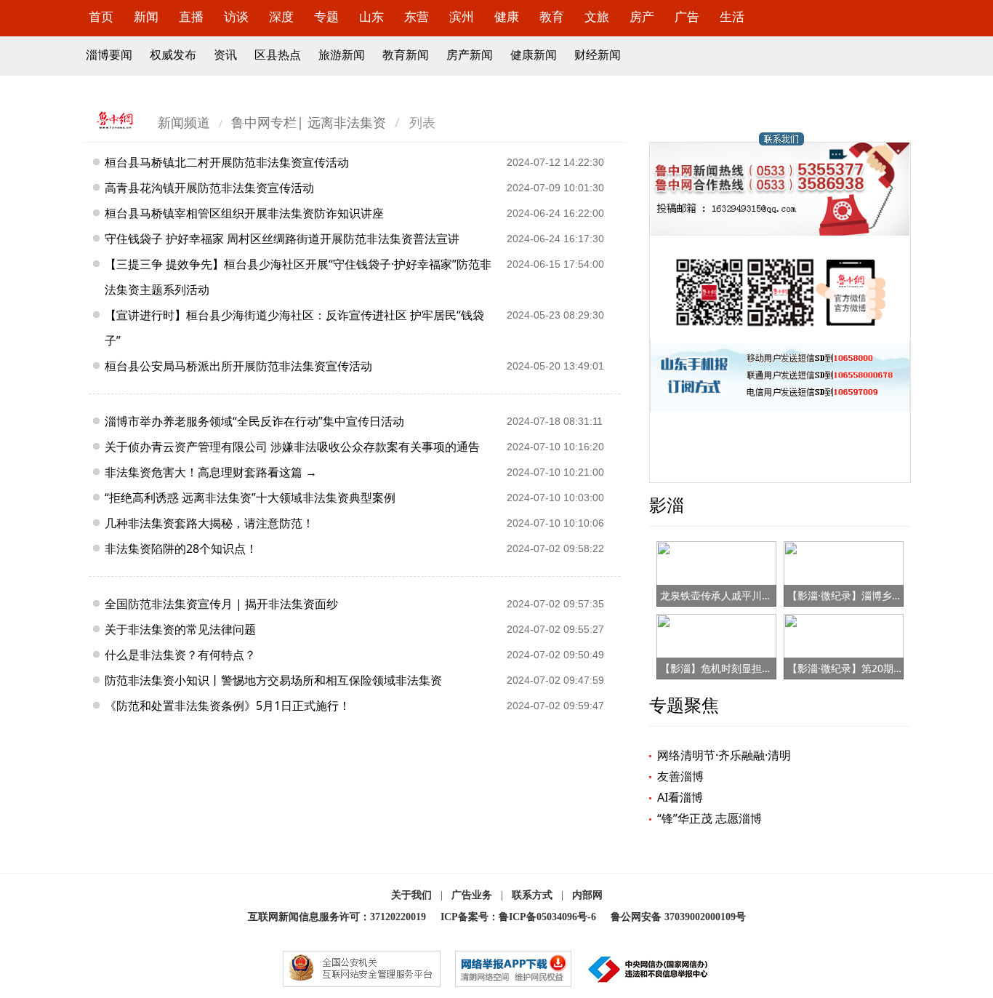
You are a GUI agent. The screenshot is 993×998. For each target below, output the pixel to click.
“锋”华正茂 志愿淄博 (709, 818)
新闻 (146, 16)
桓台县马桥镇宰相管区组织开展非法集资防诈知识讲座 (244, 213)
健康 (506, 16)
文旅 (596, 16)
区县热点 (277, 55)
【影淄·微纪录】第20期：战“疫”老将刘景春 (884, 668)
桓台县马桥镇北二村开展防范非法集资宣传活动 (227, 162)
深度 (281, 16)
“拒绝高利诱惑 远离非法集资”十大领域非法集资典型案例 (250, 498)
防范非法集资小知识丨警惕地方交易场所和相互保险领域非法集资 (273, 680)
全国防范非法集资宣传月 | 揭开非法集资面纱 (221, 604)
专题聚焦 (684, 704)
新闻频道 (184, 122)
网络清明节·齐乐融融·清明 (724, 755)
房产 (642, 16)
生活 (732, 16)
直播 (191, 16)
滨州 (461, 16)
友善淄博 (680, 776)
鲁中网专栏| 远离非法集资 (308, 122)
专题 (326, 16)
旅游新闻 (341, 55)
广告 (687, 16)
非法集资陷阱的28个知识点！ (181, 548)
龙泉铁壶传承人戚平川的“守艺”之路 (740, 595)
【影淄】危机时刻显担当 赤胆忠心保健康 (753, 668)
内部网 (587, 895)
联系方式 (532, 895)
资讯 (225, 55)
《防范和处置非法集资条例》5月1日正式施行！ (227, 706)
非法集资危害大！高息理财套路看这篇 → (211, 472)
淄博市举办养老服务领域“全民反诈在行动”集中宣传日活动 (254, 421)
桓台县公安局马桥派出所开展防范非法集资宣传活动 (238, 366)
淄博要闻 (109, 55)
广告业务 (471, 895)
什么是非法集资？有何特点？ (180, 655)
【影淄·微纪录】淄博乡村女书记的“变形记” (884, 595)
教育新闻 (405, 55)
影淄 (666, 504)
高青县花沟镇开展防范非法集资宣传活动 (209, 188)
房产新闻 (469, 55)
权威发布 (173, 55)
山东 (371, 16)
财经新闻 (597, 55)
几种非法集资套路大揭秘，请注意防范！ (209, 523)
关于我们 (411, 895)
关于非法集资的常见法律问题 (180, 629)
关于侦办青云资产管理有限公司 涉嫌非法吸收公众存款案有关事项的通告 (292, 447)
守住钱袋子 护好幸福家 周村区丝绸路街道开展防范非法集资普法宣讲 (282, 239)
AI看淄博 (680, 797)
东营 (416, 16)
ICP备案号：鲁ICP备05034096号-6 (518, 916)
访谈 (236, 16)
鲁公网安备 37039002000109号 (678, 916)
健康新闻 (533, 55)
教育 (551, 16)
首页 (101, 16)
